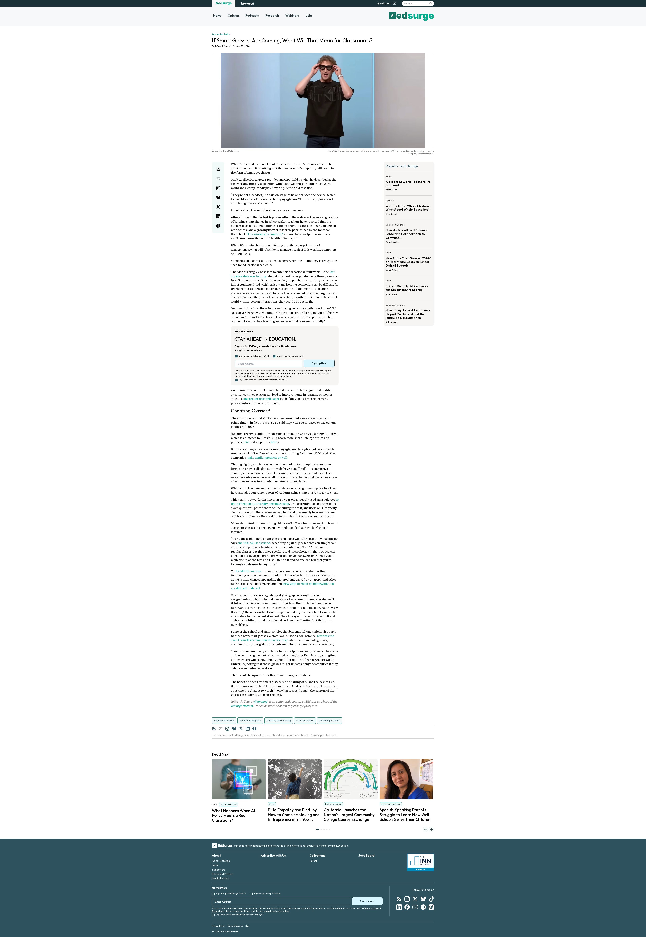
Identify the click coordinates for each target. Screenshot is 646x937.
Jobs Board (366, 855)
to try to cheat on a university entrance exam (285, 501)
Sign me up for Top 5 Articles (290, 356)
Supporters (218, 869)
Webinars (292, 15)
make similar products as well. (267, 457)
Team (215, 865)
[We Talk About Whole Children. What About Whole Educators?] (409, 208)
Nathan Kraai (392, 322)
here (246, 442)
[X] (241, 729)
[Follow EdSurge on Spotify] (423, 907)
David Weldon (392, 270)
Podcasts (252, 15)
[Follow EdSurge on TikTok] (431, 899)
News (217, 15)
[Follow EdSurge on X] (415, 899)
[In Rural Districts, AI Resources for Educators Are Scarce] (409, 288)
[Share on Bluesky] (218, 198)
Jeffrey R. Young (222, 46)
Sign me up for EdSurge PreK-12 (254, 356)
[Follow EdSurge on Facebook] (407, 907)
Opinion (233, 15)
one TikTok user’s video (253, 543)
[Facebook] (254, 729)
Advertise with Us (273, 855)
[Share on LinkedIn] (218, 216)
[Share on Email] (218, 179)
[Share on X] (218, 207)
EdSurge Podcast (242, 706)
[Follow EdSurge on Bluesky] (423, 899)
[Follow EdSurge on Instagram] (407, 899)
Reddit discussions (248, 571)
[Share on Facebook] (218, 226)
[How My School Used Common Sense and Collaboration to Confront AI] (409, 234)
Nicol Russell (391, 214)
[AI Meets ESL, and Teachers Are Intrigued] (409, 184)
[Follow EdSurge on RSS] (399, 899)
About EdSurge (221, 860)
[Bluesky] (234, 729)
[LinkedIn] (248, 729)
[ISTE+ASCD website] (247, 3)
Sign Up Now (319, 363)
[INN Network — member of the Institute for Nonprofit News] (420, 862)
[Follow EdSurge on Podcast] (431, 907)
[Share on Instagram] (218, 188)
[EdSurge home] (223, 3)
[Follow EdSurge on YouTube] (415, 907)
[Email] (221, 729)
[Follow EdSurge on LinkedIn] (399, 907)
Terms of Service (235, 926)
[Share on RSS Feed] (218, 169)
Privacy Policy (314, 373)
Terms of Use (297, 373)
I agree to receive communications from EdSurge (263, 379)
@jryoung (260, 701)
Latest (313, 860)
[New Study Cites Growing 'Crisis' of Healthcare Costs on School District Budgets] (409, 262)
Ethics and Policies (222, 874)
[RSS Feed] (214, 729)
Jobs (309, 15)
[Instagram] (227, 729)
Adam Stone (391, 189)
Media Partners (221, 878)
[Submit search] (430, 3)
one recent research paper (261, 399)
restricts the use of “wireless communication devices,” (283, 638)
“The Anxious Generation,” (264, 234)
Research (272, 15)
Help (247, 926)
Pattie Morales (392, 242)
